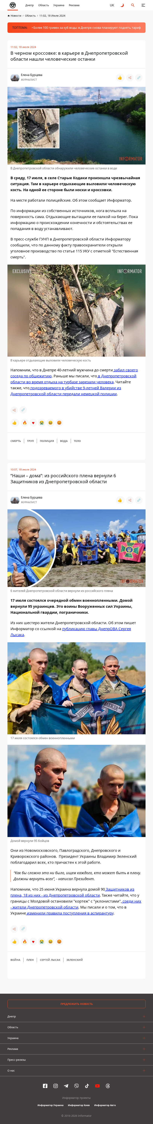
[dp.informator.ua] (12, 5)
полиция (47, 441)
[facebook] (45, 1086)
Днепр (29, 5)
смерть (15, 441)
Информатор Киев (79, 1105)
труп (30, 441)
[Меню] (143, 5)
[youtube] (97, 1086)
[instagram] (55, 1086)
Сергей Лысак (50, 960)
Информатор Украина (50, 1105)
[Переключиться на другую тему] (122, 5)
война (15, 960)
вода (64, 441)
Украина (58, 5)
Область (43, 5)
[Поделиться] (130, 77)
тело (77, 441)
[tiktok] (87, 1086)
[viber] (76, 1086)
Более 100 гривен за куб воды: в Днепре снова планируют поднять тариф (87, 28)
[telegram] (66, 1086)
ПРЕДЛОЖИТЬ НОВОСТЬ (76, 1004)
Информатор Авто (105, 1105)
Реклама (74, 5)
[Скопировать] (139, 77)
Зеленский (74, 960)
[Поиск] (133, 5)
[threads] (108, 1086)
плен (30, 960)
